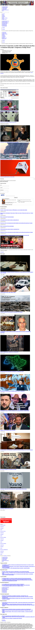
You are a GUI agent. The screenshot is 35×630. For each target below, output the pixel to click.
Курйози (3, 37)
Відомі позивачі (4, 588)
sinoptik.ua (5, 555)
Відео (3, 18)
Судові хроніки (4, 8)
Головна (3, 13)
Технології (3, 36)
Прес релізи (4, 620)
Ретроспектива (4, 25)
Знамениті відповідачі (5, 587)
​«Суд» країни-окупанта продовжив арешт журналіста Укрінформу (13, 584)
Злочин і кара (4, 559)
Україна (3, 15)
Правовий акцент (5, 7)
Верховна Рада (4, 24)
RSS (3, 10)
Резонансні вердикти (5, 9)
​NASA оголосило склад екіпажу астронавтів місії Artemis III (12, 618)
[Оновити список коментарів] (34, 178)
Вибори (3, 34)
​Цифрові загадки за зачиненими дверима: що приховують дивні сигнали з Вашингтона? (16, 609)
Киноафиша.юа (7, 198)
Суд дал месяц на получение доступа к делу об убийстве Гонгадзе (12, 585)
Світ (3, 14)
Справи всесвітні (5, 6)
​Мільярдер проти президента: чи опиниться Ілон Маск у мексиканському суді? (15, 595)
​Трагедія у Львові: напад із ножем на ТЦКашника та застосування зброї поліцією (15, 571)
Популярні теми (4, 23)
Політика (3, 16)
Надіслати (15, 197)
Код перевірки (2, 193)
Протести (3, 35)
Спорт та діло (4, 19)
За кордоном (4, 32)
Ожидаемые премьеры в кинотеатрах (7, 204)
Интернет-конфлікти (5, 22)
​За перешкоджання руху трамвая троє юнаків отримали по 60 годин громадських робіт (16, 578)
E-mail (1, 187)
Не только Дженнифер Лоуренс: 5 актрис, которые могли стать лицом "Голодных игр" (11, 202)
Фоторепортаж (4, 592)
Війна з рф (3, 38)
